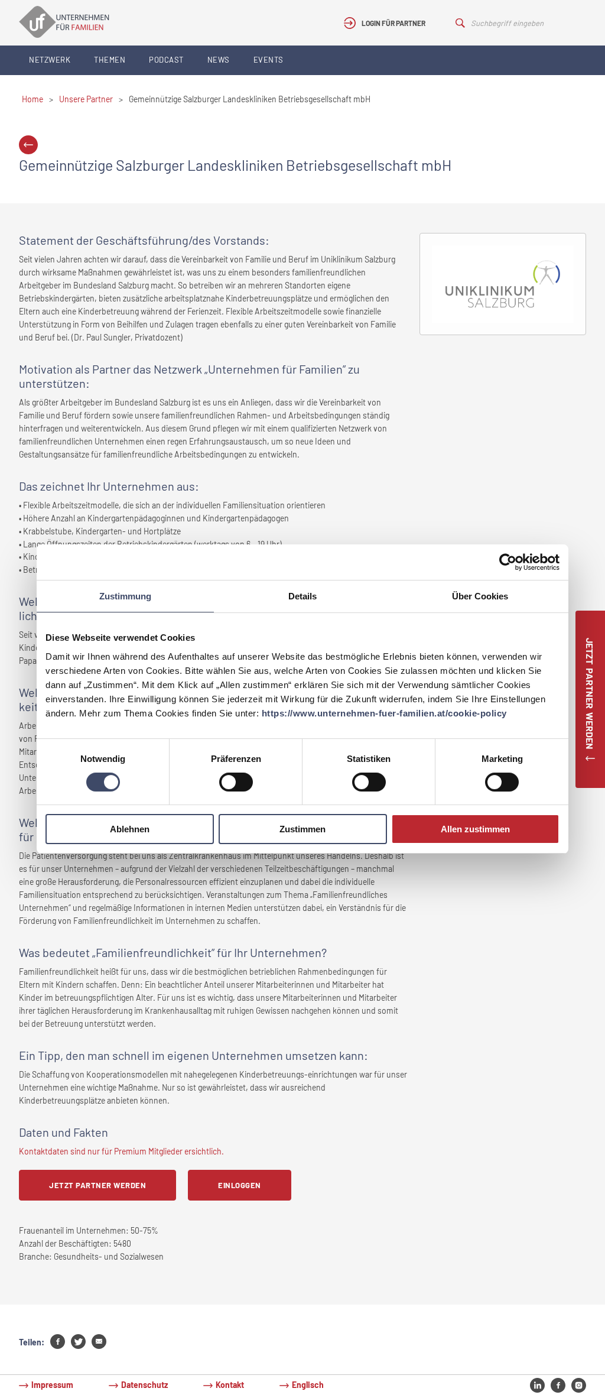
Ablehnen (129, 829)
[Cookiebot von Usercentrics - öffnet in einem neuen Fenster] (508, 562)
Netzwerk (49, 59)
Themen (109, 59)
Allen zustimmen (475, 829)
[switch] (236, 782)
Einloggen (239, 1185)
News (218, 59)
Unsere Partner (86, 99)
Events (268, 59)
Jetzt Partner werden (97, 1185)
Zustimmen (302, 829)
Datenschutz (144, 1385)
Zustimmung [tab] (125, 596)
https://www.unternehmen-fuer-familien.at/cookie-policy (384, 713)
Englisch (308, 1385)
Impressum (52, 1385)
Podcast (166, 59)
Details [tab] (302, 596)
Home (32, 99)
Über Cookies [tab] (480, 596)
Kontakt (230, 1385)
